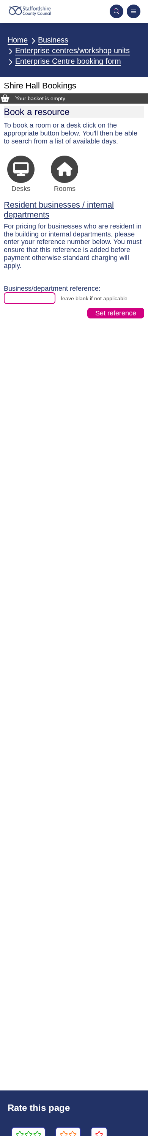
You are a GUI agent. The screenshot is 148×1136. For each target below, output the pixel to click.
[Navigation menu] (133, 11)
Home (18, 40)
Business (53, 40)
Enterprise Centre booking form (68, 61)
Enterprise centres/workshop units (72, 50)
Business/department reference (51, 288)
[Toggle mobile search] (116, 11)
